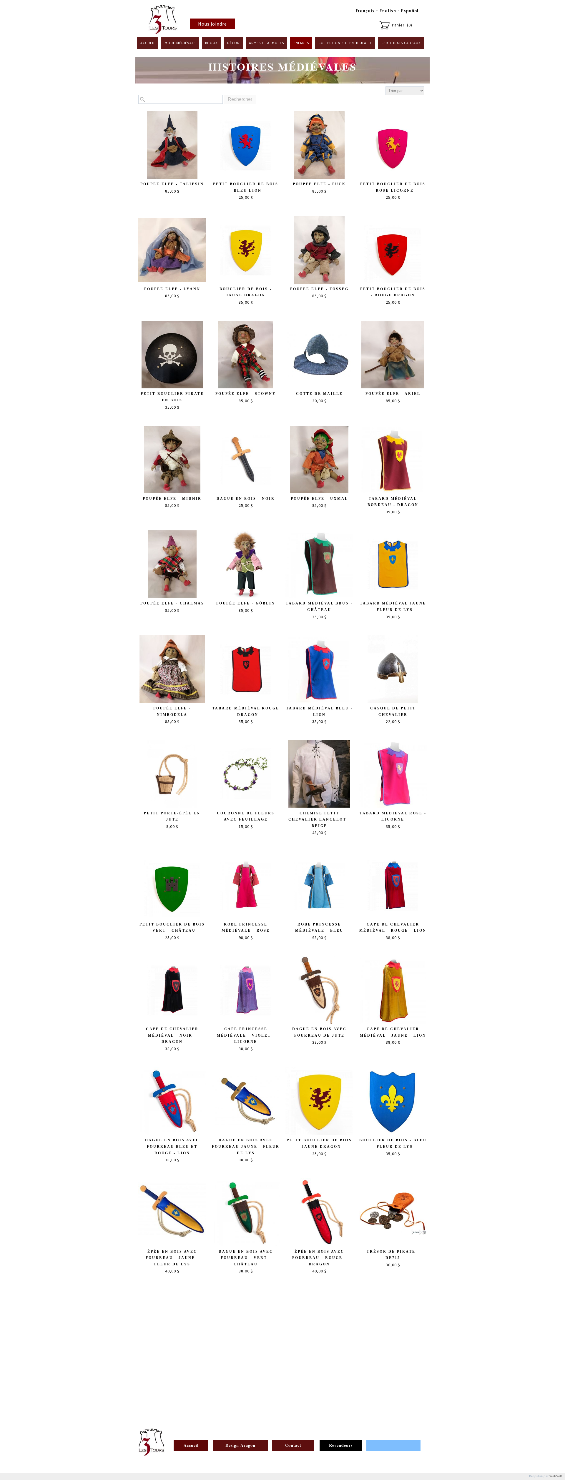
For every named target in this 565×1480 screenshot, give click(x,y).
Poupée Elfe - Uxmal (319, 499)
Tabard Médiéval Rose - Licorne (393, 816)
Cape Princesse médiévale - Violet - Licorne (246, 1035)
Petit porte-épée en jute (172, 816)
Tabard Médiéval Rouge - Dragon (245, 711)
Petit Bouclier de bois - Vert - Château (172, 927)
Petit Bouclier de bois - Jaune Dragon (319, 1143)
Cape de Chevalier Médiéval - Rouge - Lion (392, 927)
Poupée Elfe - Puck (319, 184)
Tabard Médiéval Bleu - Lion (319, 711)
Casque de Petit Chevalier (393, 711)
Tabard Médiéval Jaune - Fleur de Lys (393, 606)
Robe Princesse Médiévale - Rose (246, 927)
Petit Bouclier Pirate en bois (172, 397)
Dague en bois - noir (246, 499)
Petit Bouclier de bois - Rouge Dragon (393, 292)
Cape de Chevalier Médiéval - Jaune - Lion (393, 1032)
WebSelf (555, 1476)
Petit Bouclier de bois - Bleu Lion (245, 187)
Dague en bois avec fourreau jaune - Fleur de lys (246, 1146)
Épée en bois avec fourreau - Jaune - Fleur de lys (172, 1258)
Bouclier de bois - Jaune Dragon (246, 292)
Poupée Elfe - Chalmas (172, 603)
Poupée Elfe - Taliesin (172, 184)
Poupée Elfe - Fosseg (319, 289)
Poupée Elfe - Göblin (245, 603)
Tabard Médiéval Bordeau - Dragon (393, 502)
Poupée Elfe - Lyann (172, 289)
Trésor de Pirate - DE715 (393, 1255)
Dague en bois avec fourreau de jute (319, 1032)
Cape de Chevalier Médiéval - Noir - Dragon (172, 1035)
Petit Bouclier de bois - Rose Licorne (393, 187)
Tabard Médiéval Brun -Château (319, 606)
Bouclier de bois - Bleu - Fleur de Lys (393, 1143)
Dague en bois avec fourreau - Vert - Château (246, 1258)
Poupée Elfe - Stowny (245, 394)
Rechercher (240, 99)
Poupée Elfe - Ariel (393, 394)
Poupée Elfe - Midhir (172, 499)
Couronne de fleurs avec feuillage (246, 816)
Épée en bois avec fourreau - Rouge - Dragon (319, 1258)
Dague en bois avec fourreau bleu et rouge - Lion (172, 1146)
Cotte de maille (319, 394)
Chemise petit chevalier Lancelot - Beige (319, 819)
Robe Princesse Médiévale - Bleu (319, 927)
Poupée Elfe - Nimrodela (172, 711)
